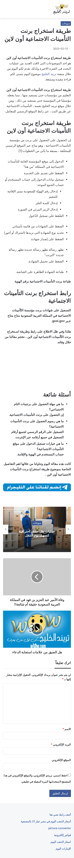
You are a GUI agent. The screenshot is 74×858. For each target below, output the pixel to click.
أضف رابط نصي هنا (60, 814)
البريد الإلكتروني (61, 744)
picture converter (59, 828)
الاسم (66, 729)
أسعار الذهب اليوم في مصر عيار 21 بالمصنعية (46, 821)
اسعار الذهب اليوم (61, 841)
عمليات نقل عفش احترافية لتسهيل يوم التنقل (37, 533)
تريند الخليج (49, 74)
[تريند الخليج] (61, 9)
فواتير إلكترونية (62, 835)
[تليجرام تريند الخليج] (37, 487)
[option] (37, 529)
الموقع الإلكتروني (61, 760)
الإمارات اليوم (63, 848)
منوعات (66, 23)
